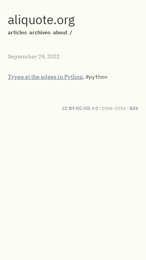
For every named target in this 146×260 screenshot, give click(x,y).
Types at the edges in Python (45, 76)
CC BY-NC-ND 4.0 (80, 108)
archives (40, 32)
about (60, 32)
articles (17, 32)
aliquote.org (41, 19)
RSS (134, 108)
